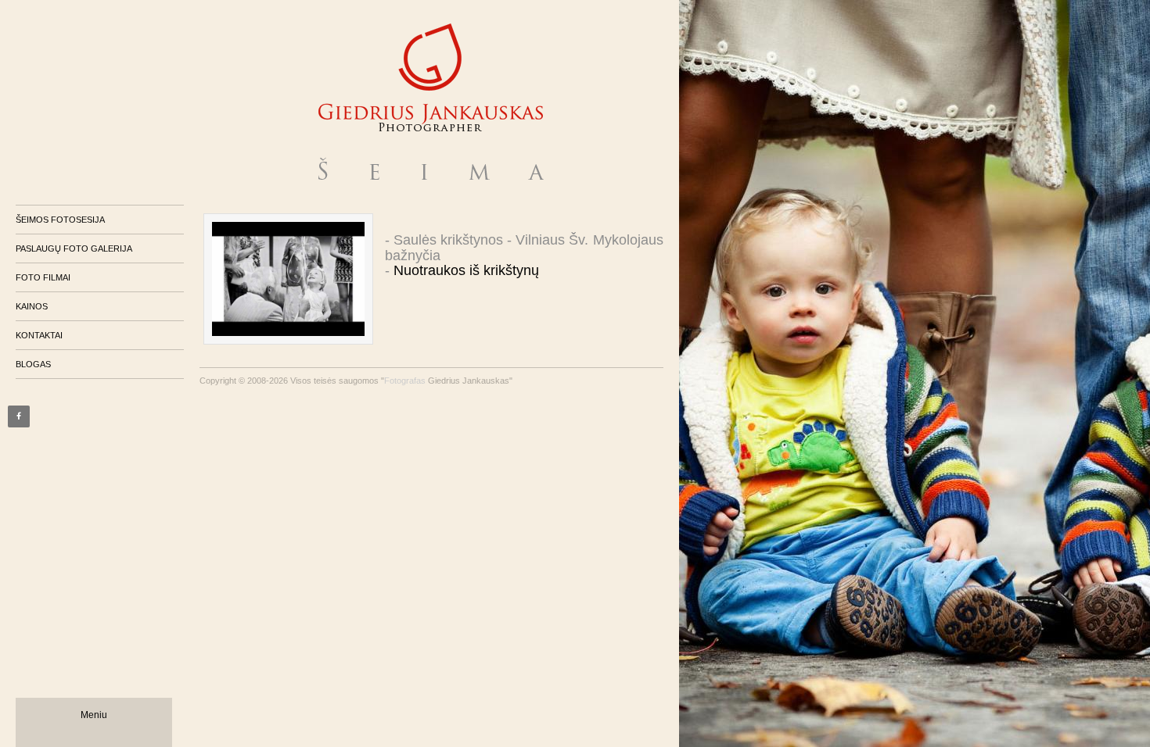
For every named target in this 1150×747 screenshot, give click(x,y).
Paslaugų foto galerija (74, 248)
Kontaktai (39, 335)
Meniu (94, 714)
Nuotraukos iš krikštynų (466, 270)
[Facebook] (19, 416)
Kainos (32, 306)
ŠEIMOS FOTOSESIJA (60, 219)
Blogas (33, 364)
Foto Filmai (43, 277)
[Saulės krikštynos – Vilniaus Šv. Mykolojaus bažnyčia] (288, 279)
